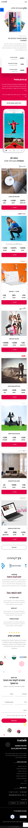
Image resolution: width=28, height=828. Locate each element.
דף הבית (25, 36)
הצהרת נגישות (24, 783)
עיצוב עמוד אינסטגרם (22, 771)
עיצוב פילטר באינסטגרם (22, 773)
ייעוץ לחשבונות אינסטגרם (21, 776)
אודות (25, 781)
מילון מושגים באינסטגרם (22, 778)
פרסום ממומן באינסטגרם (21, 768)
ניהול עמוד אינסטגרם (22, 766)
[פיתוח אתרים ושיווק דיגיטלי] (16, 826)
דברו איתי (14, 720)
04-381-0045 (23, 792)
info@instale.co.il (18, 795)
